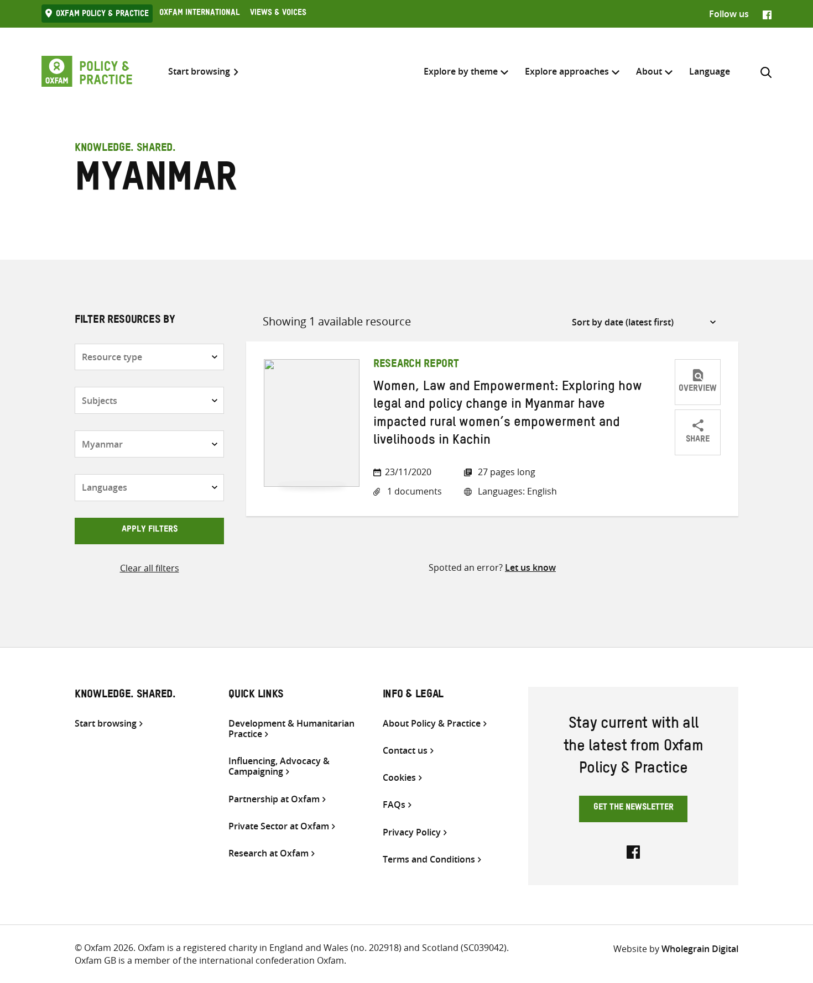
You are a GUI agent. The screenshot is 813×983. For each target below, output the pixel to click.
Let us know (530, 567)
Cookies (399, 777)
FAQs (394, 805)
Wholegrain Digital (699, 949)
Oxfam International (199, 14)
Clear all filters (149, 568)
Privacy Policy (412, 832)
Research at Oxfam (268, 853)
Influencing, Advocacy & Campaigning (279, 766)
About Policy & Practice (432, 723)
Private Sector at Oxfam (278, 826)
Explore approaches (567, 71)
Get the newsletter (633, 808)
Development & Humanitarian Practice (291, 728)
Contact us (405, 750)
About (649, 71)
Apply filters (150, 530)
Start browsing (199, 71)
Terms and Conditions (429, 859)
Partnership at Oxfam (274, 799)
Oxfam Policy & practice (102, 15)
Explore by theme (461, 71)
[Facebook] (767, 13)
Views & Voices (278, 14)
